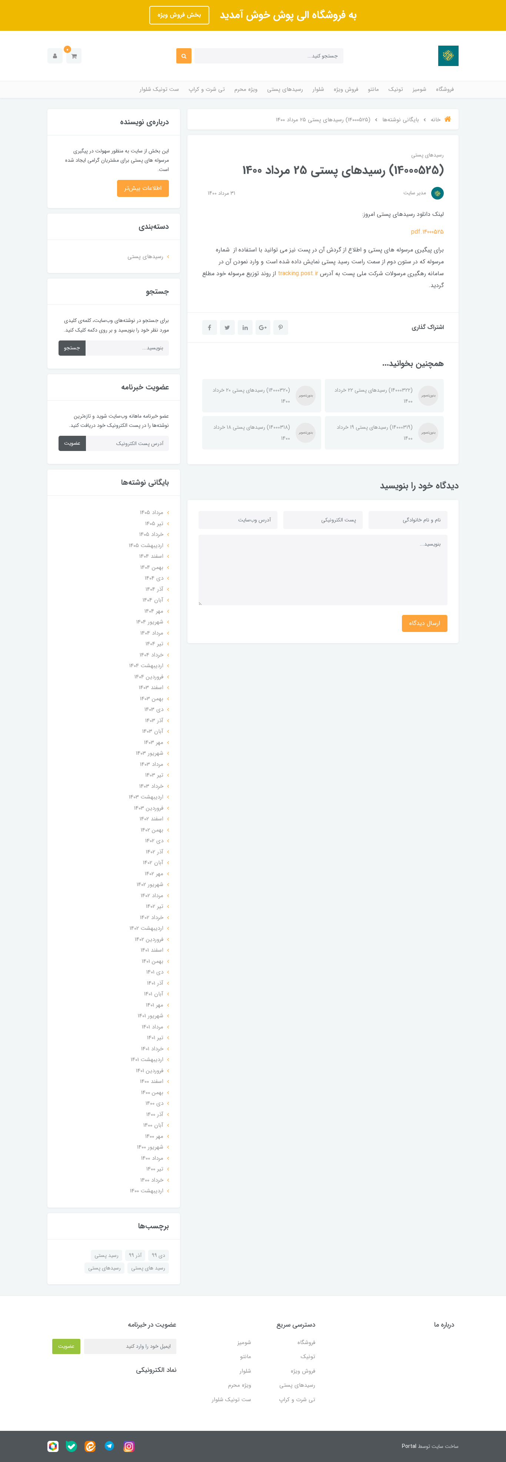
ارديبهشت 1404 (146, 665)
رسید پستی (106, 1255)
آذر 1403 (154, 720)
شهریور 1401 (150, 1015)
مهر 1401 (154, 1005)
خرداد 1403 (151, 786)
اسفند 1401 (152, 950)
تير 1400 (154, 1169)
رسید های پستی (148, 1268)
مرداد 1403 (151, 764)
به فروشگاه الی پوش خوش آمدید (287, 15)
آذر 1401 (155, 983)
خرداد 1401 (152, 1048)
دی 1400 (154, 1103)
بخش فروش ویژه (179, 15)
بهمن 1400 (152, 1092)
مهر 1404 (153, 611)
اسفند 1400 (151, 1081)
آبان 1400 (153, 1125)
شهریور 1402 (150, 884)
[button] (73, 55)
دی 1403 (153, 709)
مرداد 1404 (151, 633)
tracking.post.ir (298, 273)
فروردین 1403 (148, 808)
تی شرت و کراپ (207, 89)
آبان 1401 (153, 994)
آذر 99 (135, 1255)
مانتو (373, 89)
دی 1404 (154, 578)
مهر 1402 (154, 873)
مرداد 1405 (151, 512)
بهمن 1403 (151, 698)
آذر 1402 (154, 851)
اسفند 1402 (151, 818)
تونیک (396, 89)
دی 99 (158, 1255)
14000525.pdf (427, 232)
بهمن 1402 (152, 830)
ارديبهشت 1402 (146, 928)
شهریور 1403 (149, 753)
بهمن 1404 (151, 567)
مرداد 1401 (152, 1027)
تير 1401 (155, 1037)
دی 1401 (154, 972)
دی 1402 (154, 840)
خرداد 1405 (151, 534)
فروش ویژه (346, 89)
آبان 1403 (152, 731)
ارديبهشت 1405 (146, 545)
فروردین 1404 (148, 676)
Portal (409, 1446)
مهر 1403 (153, 742)
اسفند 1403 (151, 687)
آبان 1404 (153, 600)
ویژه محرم (245, 89)
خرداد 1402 (151, 917)
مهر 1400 (154, 1136)
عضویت (72, 443)
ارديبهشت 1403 (146, 797)
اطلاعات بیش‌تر (143, 188)
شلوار (318, 89)
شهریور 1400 (150, 1147)
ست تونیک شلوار (159, 89)
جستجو (72, 348)
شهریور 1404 (149, 622)
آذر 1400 (154, 1114)
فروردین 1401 (149, 1070)
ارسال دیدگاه (424, 623)
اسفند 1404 (151, 556)
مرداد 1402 (152, 895)
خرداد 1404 (151, 655)
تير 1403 (154, 775)
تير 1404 (154, 643)
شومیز (419, 89)
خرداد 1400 (151, 1180)
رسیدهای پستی (285, 89)
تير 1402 (154, 906)
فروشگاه (445, 89)
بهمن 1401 (152, 961)
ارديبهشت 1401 (147, 1059)
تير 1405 (154, 523)
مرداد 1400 (152, 1158)
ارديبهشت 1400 (146, 1190)
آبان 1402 (153, 862)
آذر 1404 (154, 589)
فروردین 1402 (149, 939)
